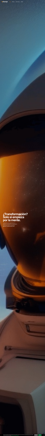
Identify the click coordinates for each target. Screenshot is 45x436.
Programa (13, 1)
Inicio (10, 1)
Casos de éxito (18, 1)
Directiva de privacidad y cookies (15, 435)
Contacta (22, 1)
